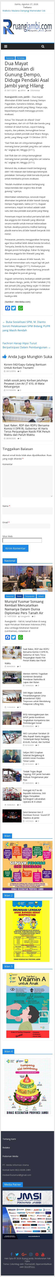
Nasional (9, 58)
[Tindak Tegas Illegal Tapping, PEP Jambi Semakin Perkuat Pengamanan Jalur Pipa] (12, 770)
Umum (41, 596)
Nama (6, 505)
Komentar (7, 464)
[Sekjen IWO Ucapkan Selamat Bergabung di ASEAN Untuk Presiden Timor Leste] (12, 751)
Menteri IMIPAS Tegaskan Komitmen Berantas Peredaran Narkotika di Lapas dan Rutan (35, 678)
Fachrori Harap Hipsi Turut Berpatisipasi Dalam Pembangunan (26, 345)
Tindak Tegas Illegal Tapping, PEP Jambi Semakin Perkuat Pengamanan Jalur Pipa (36, 775)
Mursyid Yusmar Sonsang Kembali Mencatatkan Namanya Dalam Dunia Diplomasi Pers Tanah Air (24, 607)
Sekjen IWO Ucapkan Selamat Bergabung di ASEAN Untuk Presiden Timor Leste (34, 756)
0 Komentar (35, 90)
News (19, 596)
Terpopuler (30, 596)
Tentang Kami (9, 1139)
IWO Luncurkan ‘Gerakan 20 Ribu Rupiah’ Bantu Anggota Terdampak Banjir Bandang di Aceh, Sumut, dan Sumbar (36, 737)
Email (6, 522)
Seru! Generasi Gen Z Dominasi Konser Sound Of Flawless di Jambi (36, 815)
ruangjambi (25, 616)
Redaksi (6, 1147)
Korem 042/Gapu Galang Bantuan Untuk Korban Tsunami (25, 366)
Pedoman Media (10, 1156)
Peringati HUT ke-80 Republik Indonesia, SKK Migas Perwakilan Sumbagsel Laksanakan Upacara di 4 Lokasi (34, 796)
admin (23, 90)
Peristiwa (20, 58)
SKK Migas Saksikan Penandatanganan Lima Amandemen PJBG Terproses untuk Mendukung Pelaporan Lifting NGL (36, 698)
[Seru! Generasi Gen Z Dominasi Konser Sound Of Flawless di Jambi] (12, 811)
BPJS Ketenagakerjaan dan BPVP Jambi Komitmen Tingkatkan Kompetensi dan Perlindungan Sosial (36, 718)
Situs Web (7, 536)
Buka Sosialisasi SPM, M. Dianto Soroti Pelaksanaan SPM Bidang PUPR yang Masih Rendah (26, 326)
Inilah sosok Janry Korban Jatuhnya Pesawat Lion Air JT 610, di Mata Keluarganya (26, 383)
